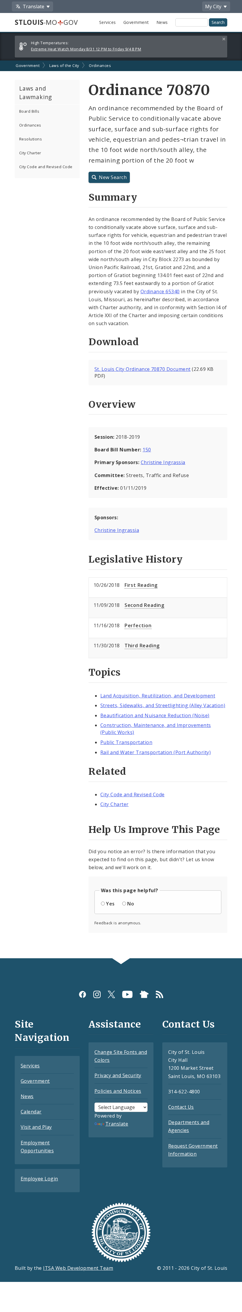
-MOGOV (46, 22)
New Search (113, 177)
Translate (116, 1124)
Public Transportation (126, 742)
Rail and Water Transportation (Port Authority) (155, 752)
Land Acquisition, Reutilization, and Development (157, 695)
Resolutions (30, 139)
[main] (121, 509)
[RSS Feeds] (159, 994)
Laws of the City (64, 65)
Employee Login (39, 1178)
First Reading (141, 585)
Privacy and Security (117, 1075)
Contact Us (181, 1107)
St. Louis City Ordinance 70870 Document (142, 369)
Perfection (138, 625)
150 (147, 449)
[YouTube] (127, 994)
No (130, 903)
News (162, 22)
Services (107, 22)
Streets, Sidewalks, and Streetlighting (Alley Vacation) (162, 705)
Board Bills (29, 111)
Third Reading (142, 645)
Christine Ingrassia (163, 462)
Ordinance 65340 (160, 291)
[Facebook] (82, 994)
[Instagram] (97, 994)
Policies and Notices (117, 1091)
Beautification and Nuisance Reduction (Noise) (155, 715)
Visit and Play (36, 1127)
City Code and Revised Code (45, 166)
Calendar (31, 1111)
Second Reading (144, 605)
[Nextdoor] (144, 994)
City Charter (30, 152)
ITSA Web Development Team (78, 1268)
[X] (111, 994)
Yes (110, 903)
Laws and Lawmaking (35, 92)
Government (136, 22)
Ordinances (100, 65)
